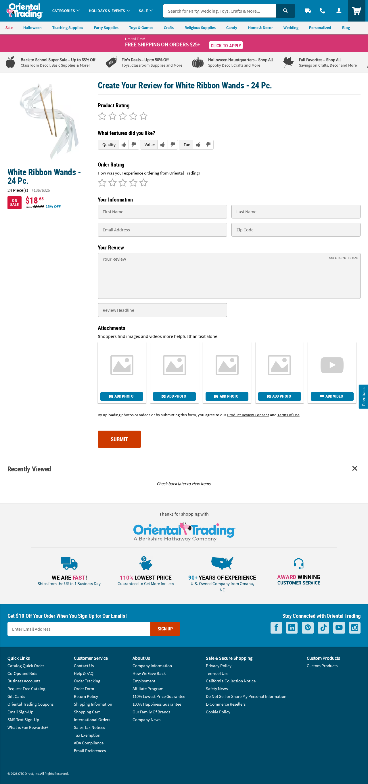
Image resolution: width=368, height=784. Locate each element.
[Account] (339, 11)
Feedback (363, 396)
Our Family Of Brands (151, 712)
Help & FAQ (83, 673)
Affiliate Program (148, 688)
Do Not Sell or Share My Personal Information (246, 696)
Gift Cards (16, 696)
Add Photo (123, 396)
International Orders (92, 719)
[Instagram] (355, 627)
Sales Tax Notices (89, 727)
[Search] (285, 11)
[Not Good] (102, 116)
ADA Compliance (88, 743)
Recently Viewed (29, 468)
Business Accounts (23, 681)
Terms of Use (217, 673)
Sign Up (165, 629)
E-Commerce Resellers (226, 704)
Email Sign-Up (20, 712)
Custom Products (322, 665)
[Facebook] (276, 627)
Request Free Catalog (26, 688)
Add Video (334, 396)
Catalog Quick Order (25, 665)
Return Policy (86, 696)
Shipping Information (93, 704)
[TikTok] (323, 627)
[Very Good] (122, 116)
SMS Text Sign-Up (23, 719)
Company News (146, 719)
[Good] (111, 116)
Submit (119, 439)
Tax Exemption (87, 735)
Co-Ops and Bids (22, 673)
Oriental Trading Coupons (30, 704)
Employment (144, 681)
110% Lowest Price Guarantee (159, 696)
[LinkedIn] (292, 627)
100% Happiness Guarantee (157, 704)
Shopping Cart (87, 712)
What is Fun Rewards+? (27, 727)
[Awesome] (142, 116)
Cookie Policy (218, 712)
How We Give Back (149, 673)
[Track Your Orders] (308, 11)
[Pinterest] (308, 627)
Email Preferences (90, 750)
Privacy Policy (218, 665)
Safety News (217, 688)
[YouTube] (339, 627)
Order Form (84, 688)
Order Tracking (87, 681)
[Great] (132, 116)
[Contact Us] (322, 11)
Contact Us (84, 665)
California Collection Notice (231, 681)
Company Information (152, 665)
